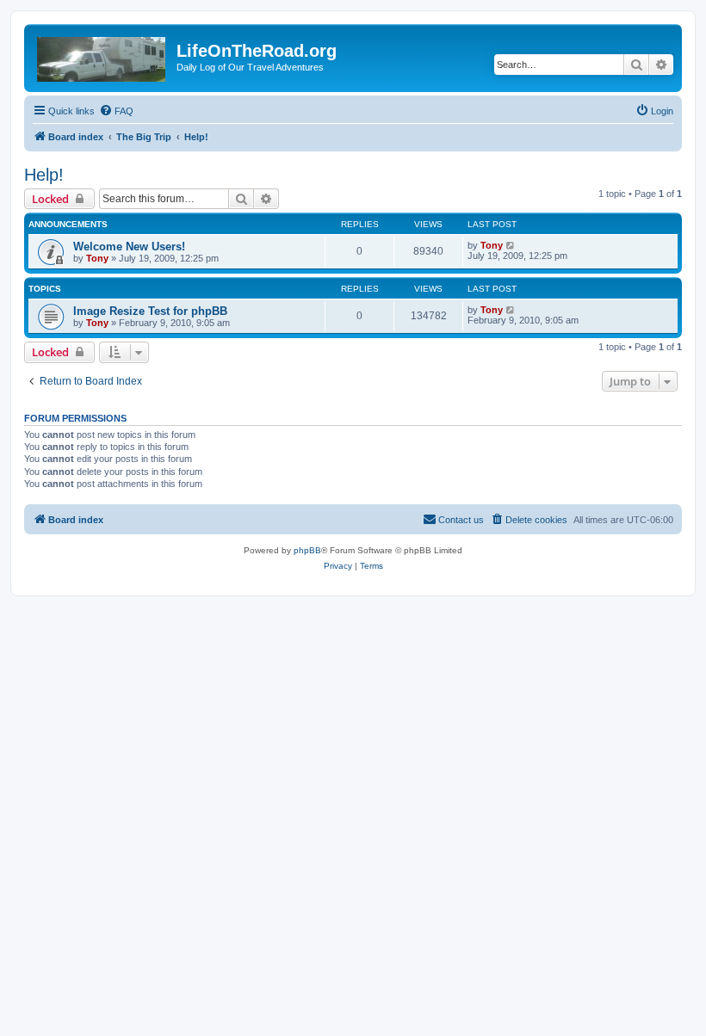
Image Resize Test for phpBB (150, 311)
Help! (44, 174)
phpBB (307, 550)
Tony (97, 258)
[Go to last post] (511, 245)
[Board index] (102, 55)
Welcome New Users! (129, 246)
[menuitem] (116, 111)
